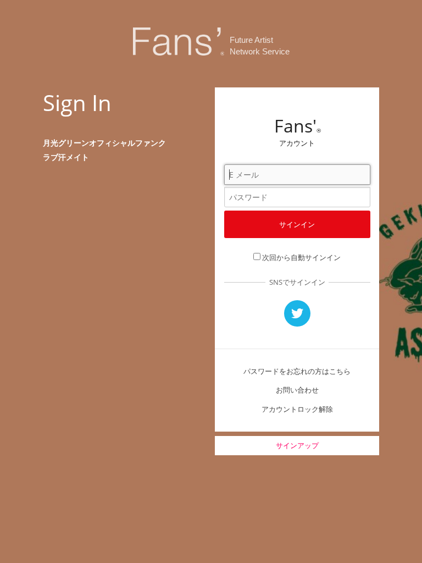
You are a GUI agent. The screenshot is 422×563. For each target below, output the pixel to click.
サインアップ (297, 445)
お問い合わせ (297, 390)
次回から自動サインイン (301, 257)
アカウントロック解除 (297, 409)
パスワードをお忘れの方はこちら (297, 371)
